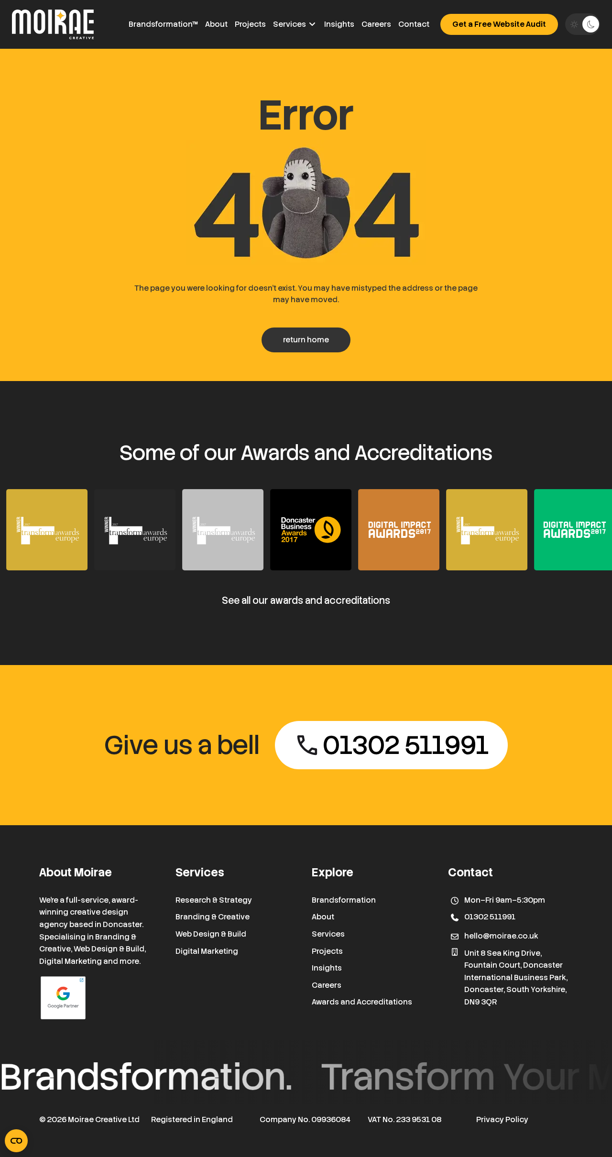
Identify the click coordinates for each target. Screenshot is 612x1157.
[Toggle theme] (582, 24)
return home (306, 340)
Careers (376, 24)
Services (290, 24)
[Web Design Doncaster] (53, 24)
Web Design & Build (210, 934)
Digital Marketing (206, 951)
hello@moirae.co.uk (501, 936)
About (216, 24)
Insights (339, 24)
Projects (250, 24)
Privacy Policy (502, 1119)
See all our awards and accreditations (306, 600)
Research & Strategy (213, 900)
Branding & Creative (212, 917)
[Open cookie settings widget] (16, 1140)
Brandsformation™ (163, 24)
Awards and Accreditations (362, 1002)
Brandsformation (344, 900)
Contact (413, 24)
